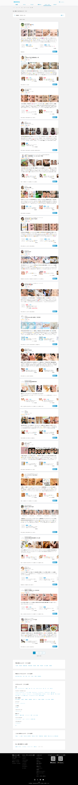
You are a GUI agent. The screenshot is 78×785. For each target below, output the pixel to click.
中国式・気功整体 (41, 695)
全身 (29, 688)
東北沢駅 (20, 665)
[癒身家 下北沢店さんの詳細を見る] (39, 362)
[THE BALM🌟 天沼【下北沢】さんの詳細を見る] (39, 232)
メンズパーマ (24, 763)
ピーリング (17, 703)
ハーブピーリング (22, 703)
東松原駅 (41, 665)
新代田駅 (34, 665)
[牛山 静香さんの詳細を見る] (39, 103)
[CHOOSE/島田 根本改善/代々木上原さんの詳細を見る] (39, 549)
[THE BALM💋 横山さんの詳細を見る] (39, 297)
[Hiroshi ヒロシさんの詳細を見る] (39, 136)
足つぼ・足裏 (17, 695)
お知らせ (38, 760)
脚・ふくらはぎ (57, 693)
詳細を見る (54, 51)
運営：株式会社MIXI (39, 758)
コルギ (23, 719)
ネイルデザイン (24, 764)
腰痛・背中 (52, 693)
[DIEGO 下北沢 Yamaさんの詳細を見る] (39, 519)
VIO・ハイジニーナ (39, 688)
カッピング (24, 693)
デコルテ (48, 693)
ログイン (62, 2)
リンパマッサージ (40, 692)
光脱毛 (27, 688)
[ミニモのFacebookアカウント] (40, 779)
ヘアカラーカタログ (25, 760)
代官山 (32, 676)
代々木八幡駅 (46, 665)
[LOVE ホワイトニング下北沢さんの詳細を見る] (39, 633)
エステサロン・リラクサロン (16, 763)
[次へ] (44, 653)
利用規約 (38, 769)
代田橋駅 (50, 665)
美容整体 (43, 699)
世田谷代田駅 (30, 665)
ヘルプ (37, 774)
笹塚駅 (38, 665)
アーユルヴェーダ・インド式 (33, 695)
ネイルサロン (24, 746)
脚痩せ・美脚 (22, 715)
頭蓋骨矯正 (30, 699)
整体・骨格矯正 (17, 699)
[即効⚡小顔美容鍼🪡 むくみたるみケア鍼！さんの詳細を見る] (39, 168)
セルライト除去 (35, 715)
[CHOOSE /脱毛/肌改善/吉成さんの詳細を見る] (39, 393)
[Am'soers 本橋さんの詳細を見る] (39, 199)
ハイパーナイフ (27, 715)
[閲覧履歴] (59, 2)
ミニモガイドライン (39, 768)
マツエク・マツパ (30, 746)
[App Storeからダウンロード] (53, 763)
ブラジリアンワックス (21, 688)
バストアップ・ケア (18, 711)
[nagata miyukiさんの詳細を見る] (39, 265)
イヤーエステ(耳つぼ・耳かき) (37, 693)
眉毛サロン (35, 746)
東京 (22, 7)
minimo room (38, 761)
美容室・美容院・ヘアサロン (16, 756)
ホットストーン (29, 693)
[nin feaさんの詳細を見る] (39, 424)
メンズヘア (23, 758)
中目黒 (35, 676)
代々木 (29, 676)
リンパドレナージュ (18, 693)
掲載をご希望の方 (39, 763)
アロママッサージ (47, 692)
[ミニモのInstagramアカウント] (34, 779)
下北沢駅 (16, 665)
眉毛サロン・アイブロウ (15, 761)
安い (16, 725)
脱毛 (16, 688)
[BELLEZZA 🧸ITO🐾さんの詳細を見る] (39, 38)
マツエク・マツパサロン (15, 760)
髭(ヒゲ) (51, 688)
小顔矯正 (22, 699)
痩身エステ (17, 715)
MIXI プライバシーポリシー (40, 772)
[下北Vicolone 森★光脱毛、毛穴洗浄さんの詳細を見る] (39, 330)
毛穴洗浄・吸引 (33, 719)
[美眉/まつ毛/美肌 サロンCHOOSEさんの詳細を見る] (39, 601)
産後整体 (52, 699)
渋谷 (23, 676)
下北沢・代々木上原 (26, 7)
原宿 (26, 676)
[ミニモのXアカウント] (37, 779)
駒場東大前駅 (25, 665)
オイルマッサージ (34, 692)
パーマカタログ (24, 761)
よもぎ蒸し (17, 707)
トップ (14, 7)
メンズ (48, 688)
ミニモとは (38, 756)
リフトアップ (27, 719)
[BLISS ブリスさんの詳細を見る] (39, 576)
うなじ (34, 688)
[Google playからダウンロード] (60, 763)
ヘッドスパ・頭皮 (28, 692)
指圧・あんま (53, 692)
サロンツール (38, 764)
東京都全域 (39, 676)
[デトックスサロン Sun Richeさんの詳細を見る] (39, 487)
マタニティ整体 (47, 699)
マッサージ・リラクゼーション (19, 692)
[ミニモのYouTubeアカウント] (43, 779)
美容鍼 (39, 699)
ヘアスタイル (24, 756)
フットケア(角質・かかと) (24, 695)
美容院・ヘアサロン (18, 746)
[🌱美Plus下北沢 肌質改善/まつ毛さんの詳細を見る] (39, 71)
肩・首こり (44, 693)
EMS (31, 715)
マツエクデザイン (24, 766)
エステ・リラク (18, 7)
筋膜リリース (35, 699)
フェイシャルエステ (18, 719)
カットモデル (24, 768)
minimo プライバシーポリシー (41, 771)
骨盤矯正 (26, 699)
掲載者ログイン (39, 766)
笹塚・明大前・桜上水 (18, 676)
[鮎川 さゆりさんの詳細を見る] (39, 456)
